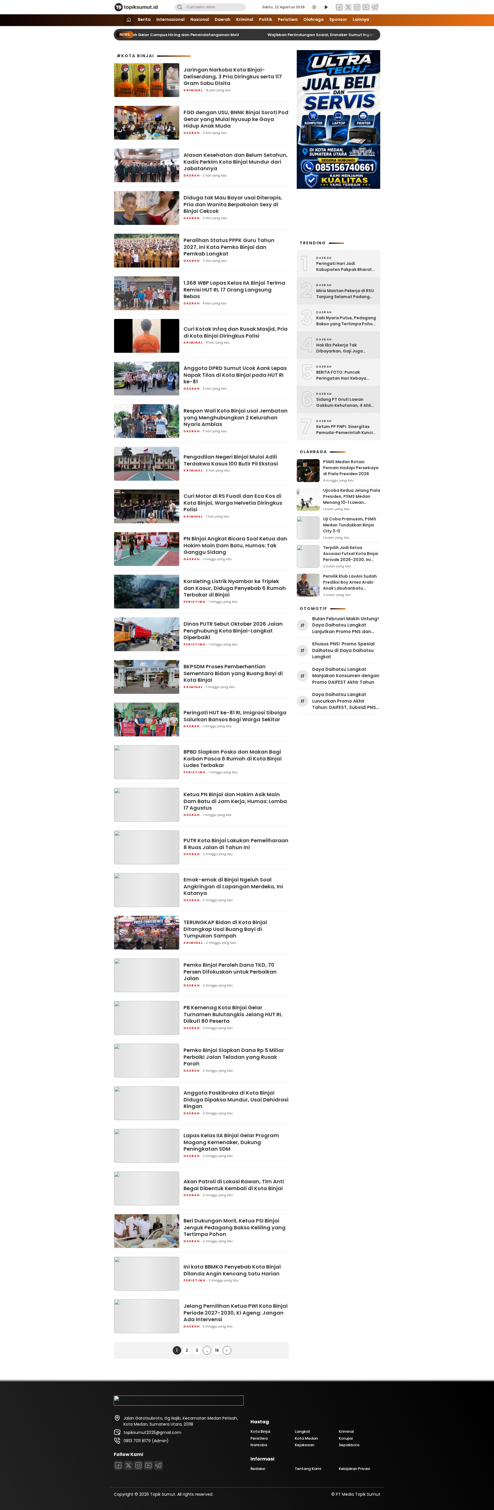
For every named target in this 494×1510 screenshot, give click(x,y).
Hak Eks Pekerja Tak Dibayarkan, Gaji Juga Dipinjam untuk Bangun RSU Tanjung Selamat (345, 348)
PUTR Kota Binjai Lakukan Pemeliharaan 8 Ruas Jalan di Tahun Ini (236, 844)
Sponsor (338, 19)
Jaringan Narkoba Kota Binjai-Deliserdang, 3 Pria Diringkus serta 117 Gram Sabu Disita (233, 76)
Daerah (222, 19)
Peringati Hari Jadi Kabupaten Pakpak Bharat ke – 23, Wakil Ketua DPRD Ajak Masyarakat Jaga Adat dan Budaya (345, 267)
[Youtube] (366, 7)
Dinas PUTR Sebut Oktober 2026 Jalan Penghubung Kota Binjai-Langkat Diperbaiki (233, 631)
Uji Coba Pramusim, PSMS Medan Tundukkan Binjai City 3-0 (349, 525)
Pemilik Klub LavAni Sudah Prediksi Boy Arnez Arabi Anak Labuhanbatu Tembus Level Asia (350, 585)
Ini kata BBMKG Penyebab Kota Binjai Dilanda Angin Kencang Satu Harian (232, 1270)
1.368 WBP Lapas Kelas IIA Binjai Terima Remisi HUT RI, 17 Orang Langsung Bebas (234, 290)
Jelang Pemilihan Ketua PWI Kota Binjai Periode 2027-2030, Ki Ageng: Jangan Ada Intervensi (236, 1313)
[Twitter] (348, 7)
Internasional (170, 19)
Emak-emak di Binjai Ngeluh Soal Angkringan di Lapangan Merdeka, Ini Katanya (233, 886)
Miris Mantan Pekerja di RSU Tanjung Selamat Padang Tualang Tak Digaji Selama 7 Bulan (346, 294)
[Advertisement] (338, 213)
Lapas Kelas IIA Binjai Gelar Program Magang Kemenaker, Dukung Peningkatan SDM (231, 1142)
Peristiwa (288, 19)
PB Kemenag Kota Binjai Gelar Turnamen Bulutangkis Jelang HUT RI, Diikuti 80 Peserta (233, 1014)
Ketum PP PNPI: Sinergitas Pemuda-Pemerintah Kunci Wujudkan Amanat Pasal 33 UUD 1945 (345, 430)
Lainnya (361, 19)
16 (217, 1350)
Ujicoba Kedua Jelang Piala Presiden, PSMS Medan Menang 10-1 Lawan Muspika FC (351, 499)
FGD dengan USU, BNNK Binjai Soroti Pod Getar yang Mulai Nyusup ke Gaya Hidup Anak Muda (236, 119)
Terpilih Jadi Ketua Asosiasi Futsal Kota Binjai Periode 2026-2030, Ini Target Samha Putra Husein (350, 559)
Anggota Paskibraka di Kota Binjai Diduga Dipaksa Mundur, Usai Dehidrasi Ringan (236, 1099)
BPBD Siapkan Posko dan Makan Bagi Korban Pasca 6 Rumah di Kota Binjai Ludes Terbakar (233, 758)
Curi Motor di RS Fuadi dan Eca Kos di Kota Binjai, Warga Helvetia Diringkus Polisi (233, 503)
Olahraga (313, 19)
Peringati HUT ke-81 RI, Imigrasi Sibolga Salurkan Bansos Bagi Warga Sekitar (235, 716)
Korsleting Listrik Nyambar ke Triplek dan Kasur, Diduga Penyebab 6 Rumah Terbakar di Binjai (235, 588)
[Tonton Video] (325, 7)
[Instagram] (357, 7)
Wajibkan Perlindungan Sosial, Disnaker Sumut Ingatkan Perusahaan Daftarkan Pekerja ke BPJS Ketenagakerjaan (373, 34)
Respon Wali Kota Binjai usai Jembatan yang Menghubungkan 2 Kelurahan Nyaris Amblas (236, 417)
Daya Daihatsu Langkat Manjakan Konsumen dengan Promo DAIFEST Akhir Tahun (345, 675)
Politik (265, 19)
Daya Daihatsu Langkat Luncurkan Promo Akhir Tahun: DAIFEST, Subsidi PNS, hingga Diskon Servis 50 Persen (344, 701)
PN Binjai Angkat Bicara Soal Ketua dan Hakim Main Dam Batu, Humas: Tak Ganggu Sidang (235, 545)
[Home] (129, 20)
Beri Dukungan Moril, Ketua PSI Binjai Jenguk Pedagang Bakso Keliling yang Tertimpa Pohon (235, 1227)
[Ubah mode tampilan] (313, 7)
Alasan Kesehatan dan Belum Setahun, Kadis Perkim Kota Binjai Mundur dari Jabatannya (236, 162)
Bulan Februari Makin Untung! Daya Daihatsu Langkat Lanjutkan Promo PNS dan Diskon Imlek (345, 625)
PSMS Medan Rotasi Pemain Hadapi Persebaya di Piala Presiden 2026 (351, 468)
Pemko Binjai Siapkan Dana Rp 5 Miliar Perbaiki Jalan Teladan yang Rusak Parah (234, 1057)
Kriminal (244, 19)
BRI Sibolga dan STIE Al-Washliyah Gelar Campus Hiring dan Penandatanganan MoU (144, 34)
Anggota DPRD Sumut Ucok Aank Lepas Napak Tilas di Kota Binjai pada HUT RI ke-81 (235, 375)
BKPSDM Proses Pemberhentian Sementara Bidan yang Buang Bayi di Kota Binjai (233, 673)
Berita (144, 19)
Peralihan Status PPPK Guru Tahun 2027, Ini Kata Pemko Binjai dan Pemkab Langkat (229, 247)
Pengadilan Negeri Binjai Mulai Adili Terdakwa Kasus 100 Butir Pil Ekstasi (231, 460)
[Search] (180, 7)
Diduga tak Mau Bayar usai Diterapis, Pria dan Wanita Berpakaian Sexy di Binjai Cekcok (233, 204)
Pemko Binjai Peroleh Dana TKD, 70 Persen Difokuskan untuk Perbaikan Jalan (230, 972)
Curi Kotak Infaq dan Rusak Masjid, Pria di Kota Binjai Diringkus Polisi (236, 332)
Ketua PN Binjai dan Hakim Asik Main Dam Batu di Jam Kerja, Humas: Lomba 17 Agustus (235, 801)
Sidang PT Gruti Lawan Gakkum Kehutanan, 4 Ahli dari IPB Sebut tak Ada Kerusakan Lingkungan (343, 403)
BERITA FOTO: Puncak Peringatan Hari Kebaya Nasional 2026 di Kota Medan (341, 375)
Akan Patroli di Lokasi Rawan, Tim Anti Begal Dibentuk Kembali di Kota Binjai (234, 1185)
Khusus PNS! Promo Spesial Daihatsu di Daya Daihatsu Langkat (343, 650)
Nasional (199, 19)
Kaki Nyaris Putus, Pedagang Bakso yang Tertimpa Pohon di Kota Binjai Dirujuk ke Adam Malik (346, 321)
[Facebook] (339, 7)
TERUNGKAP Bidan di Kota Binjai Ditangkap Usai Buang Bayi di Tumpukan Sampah (225, 929)
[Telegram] (375, 7)
